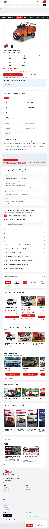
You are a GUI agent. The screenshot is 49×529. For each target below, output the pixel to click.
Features (19, 17)
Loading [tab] (24, 215)
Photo (37, 17)
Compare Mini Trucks (6, 503)
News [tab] (6, 443)
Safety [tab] (11, 97)
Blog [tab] (10, 443)
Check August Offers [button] (33, 74)
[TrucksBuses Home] (9, 472)
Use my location (29, 525)
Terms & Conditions (16, 527)
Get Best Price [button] (13, 74)
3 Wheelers (5, 505)
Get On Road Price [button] (12, 316)
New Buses (27, 487)
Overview (3, 17)
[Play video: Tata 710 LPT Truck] (30, 393)
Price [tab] (10, 215)
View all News (7, 464)
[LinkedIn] (15, 519)
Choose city (37, 525)
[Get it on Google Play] (7, 515)
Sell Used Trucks (6, 494)
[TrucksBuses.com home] (19, 1)
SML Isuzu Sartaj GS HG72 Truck (10, 398)
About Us (4, 527)
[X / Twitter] (4, 519)
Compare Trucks (6, 489)
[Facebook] (7, 519)
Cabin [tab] (30, 215)
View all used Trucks (9, 378)
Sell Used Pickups (6, 509)
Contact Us (23, 527)
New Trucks (5, 487)
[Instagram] (12, 519)
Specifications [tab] (17, 215)
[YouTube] (9, 519)
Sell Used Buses (28, 496)
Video (42, 17)
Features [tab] (6, 97)
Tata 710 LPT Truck (25, 307)
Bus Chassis (27, 491)
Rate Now (18, 52)
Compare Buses (27, 489)
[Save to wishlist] (44, 74)
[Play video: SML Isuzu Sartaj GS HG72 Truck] (12, 393)
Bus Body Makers (28, 494)
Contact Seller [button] (12, 374)
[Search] (44, 5)
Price (25, 17)
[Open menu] (44, 1)
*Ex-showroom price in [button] (8, 70)
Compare (31, 17)
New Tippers (5, 491)
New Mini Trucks (6, 501)
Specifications (11, 17)
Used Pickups (5, 507)
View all (44, 276)
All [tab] (5, 215)
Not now (42, 525)
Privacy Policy (9, 527)
